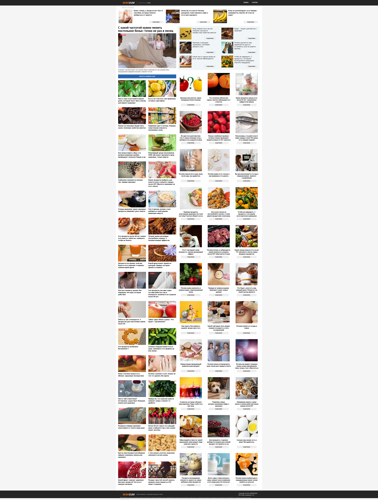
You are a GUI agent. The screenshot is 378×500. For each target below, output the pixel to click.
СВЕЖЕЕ (246, 2)
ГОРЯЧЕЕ (255, 2)
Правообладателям (124, 499)
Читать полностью (147, 76)
